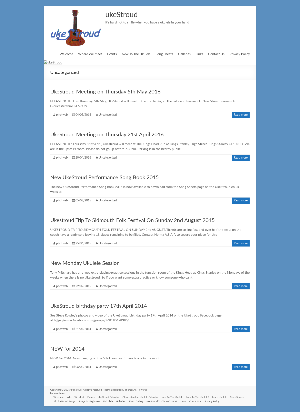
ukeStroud (121, 15)
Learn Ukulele (219, 397)
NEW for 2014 (67, 349)
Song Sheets (164, 54)
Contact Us (216, 54)
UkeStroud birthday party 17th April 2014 (98, 306)
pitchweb (62, 114)
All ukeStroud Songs (64, 401)
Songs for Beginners (89, 401)
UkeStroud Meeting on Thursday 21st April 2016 (107, 134)
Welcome (66, 54)
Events (112, 54)
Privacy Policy (240, 54)
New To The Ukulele (136, 54)
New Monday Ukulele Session (85, 263)
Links (199, 54)
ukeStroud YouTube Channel (162, 401)
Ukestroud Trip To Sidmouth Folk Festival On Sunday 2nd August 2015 (132, 220)
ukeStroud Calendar (108, 397)
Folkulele (108, 401)
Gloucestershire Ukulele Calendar (140, 397)
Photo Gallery (136, 401)
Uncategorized (108, 114)
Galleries (184, 54)
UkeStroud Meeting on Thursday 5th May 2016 (105, 91)
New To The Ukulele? (197, 397)
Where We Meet (90, 54)
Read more (241, 114)
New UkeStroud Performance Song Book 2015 (104, 177)
